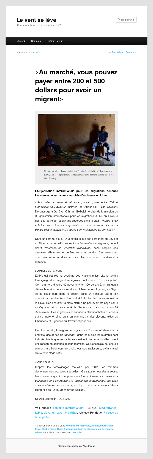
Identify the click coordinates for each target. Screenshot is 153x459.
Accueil (21, 41)
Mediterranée (107, 408)
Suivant (131, 52)
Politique (68, 429)
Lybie (38, 412)
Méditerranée (49, 429)
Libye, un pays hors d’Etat (60, 412)
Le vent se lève (36, 20)
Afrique (95, 425)
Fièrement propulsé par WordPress (76, 446)
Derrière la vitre (55, 41)
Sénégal (106, 429)
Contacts (36, 41)
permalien (77, 432)
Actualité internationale (77, 425)
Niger (60, 429)
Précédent (116, 52)
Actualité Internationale (67, 408)
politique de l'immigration (87, 429)
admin (38, 432)
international (106, 425)
